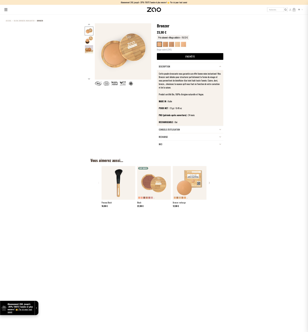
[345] (171, 44)
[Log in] (290, 9)
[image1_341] (89, 31)
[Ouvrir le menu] (6, 10)
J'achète (190, 56)
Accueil (8, 20)
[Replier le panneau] (36, 308)
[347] (183, 44)
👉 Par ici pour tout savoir (177, 2)
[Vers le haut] (89, 24)
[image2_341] (89, 40)
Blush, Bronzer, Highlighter (24, 20)
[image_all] (89, 49)
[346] (177, 44)
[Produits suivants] (209, 183)
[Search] (285, 10)
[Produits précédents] (99, 183)
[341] (159, 44)
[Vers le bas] (89, 79)
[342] (165, 44)
